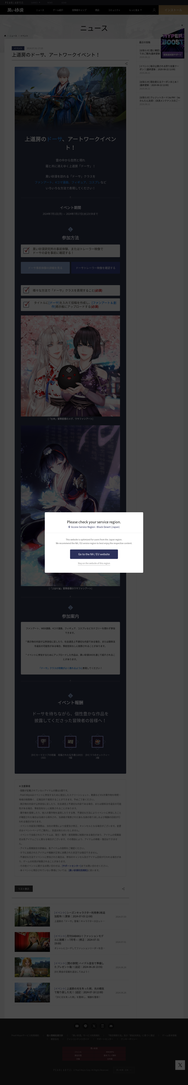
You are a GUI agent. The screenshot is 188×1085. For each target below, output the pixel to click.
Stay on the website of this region (94, 563)
